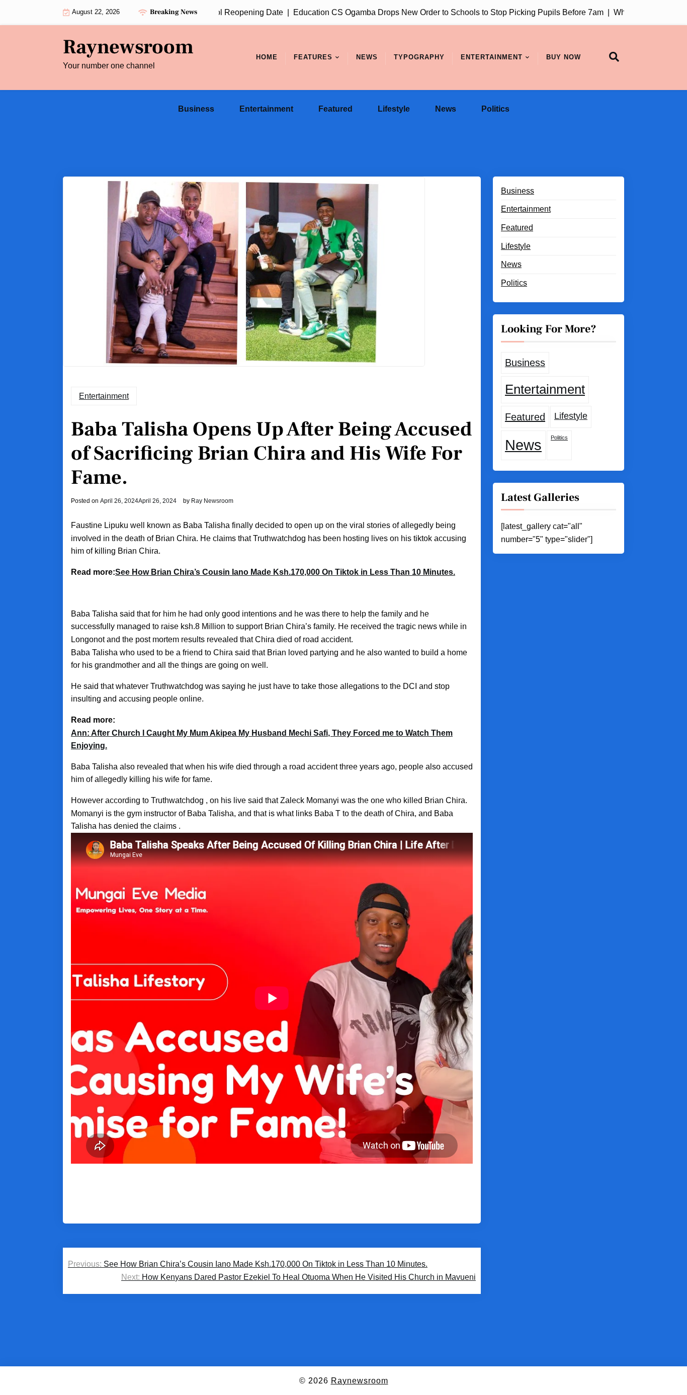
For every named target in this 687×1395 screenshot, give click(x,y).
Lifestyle (394, 109)
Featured (335, 109)
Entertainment (492, 57)
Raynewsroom (128, 47)
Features (313, 57)
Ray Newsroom (212, 501)
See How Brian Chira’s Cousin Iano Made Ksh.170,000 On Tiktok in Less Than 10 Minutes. (285, 572)
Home (267, 57)
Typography (419, 57)
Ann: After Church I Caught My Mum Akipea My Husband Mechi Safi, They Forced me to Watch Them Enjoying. (262, 739)
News (367, 57)
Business (196, 109)
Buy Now (563, 57)
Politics (495, 109)
